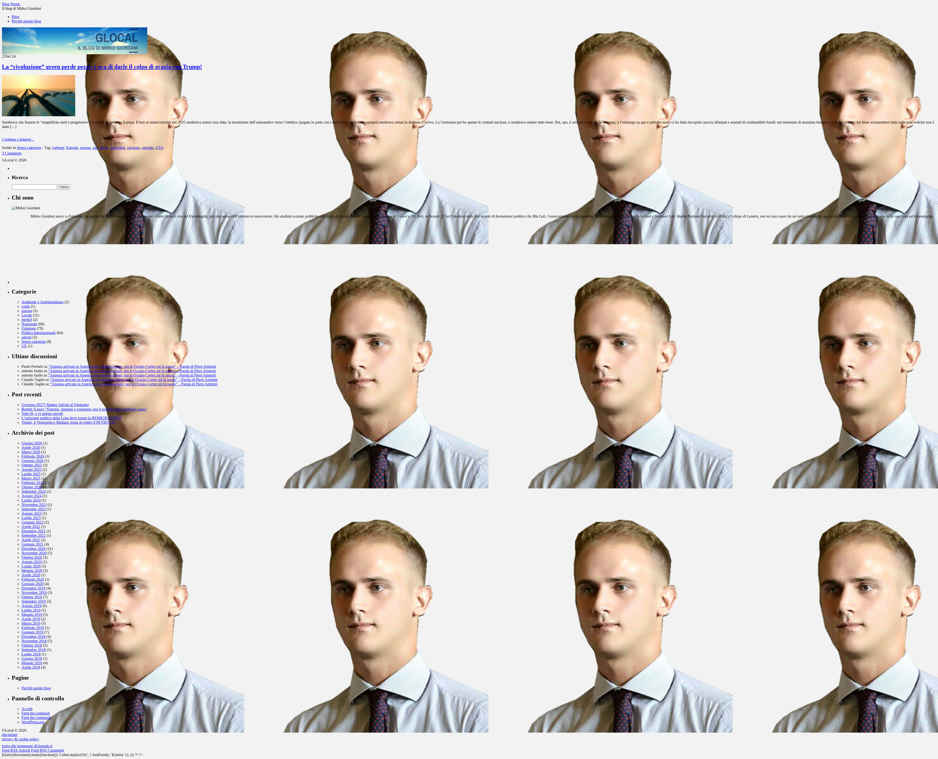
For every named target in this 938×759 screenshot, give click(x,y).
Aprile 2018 (30, 667)
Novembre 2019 (34, 592)
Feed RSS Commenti (47, 750)
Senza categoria (29, 148)
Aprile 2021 (30, 540)
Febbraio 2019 (32, 628)
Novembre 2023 (34, 505)
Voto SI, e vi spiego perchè (42, 413)
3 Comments (11, 153)
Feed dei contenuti (35, 713)
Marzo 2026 (30, 452)
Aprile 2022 (30, 527)
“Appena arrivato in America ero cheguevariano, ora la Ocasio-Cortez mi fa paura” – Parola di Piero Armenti (132, 366)
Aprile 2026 (30, 447)
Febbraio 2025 (32, 483)
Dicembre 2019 (33, 588)
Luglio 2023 (31, 518)
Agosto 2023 (31, 513)
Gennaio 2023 (32, 522)
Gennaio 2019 (32, 632)
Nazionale (29, 324)
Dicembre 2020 (33, 549)
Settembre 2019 (33, 601)
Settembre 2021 (33, 535)
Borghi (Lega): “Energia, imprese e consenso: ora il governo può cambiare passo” (84, 409)
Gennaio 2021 (32, 544)
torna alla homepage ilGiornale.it (27, 746)
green (104, 148)
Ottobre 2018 (31, 645)
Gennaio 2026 (32, 461)
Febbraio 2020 (32, 579)
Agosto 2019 (31, 606)
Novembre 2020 (34, 553)
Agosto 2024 (31, 496)
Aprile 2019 (30, 619)
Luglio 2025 (31, 474)
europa (85, 148)
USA (160, 148)
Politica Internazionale (38, 333)
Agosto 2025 (31, 469)
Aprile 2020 (30, 575)
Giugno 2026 (31, 443)
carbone (58, 148)
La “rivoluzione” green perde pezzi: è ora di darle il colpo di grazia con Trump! (102, 66)
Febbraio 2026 (32, 456)
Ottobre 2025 (31, 465)
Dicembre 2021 (33, 531)
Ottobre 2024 (31, 487)
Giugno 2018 (31, 658)
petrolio (148, 148)
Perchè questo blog (26, 21)
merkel (26, 319)
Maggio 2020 (31, 571)
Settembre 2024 (33, 491)
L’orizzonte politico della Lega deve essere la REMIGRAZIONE (71, 418)
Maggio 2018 (31, 663)
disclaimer (10, 735)
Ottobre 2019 (31, 597)
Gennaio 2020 (32, 584)
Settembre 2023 (33, 509)
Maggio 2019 (31, 614)
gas (95, 148)
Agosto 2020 (31, 562)
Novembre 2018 (34, 641)
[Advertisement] (48, 253)
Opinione (28, 328)
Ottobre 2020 (31, 557)
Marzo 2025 (30, 478)
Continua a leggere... (18, 139)
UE (24, 346)
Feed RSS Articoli (16, 750)
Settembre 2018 (33, 650)
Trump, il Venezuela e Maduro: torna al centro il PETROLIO (68, 422)
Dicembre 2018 (33, 636)
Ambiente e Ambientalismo (42, 302)
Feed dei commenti (36, 718)
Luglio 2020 (31, 566)
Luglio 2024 (31, 500)
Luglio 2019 (31, 610)
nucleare (133, 148)
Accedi (26, 709)
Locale (26, 315)
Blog (15, 17)
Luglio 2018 (31, 654)
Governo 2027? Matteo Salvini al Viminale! (55, 405)
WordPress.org (32, 722)
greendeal (117, 148)
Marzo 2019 (30, 623)
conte (25, 306)
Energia (72, 148)
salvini (26, 337)
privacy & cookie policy (20, 739)
